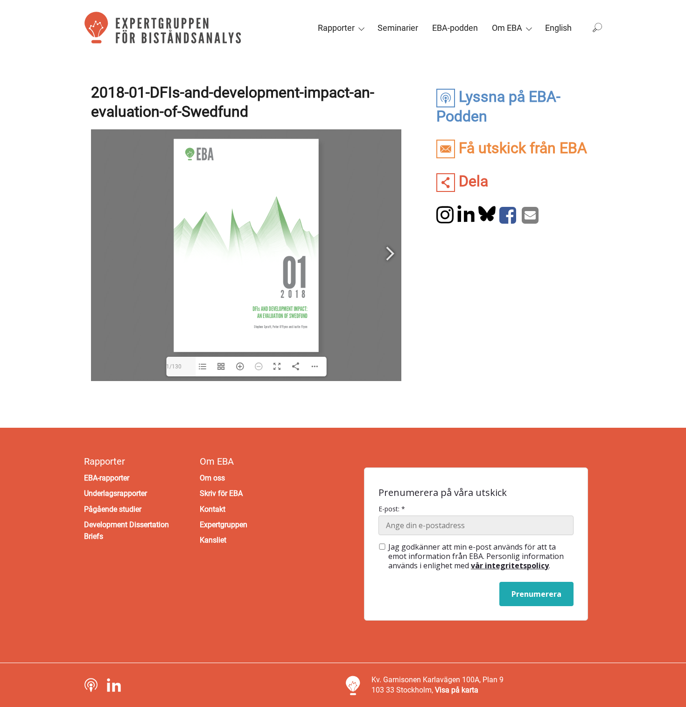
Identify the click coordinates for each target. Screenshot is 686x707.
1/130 (174, 366)
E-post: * (391, 509)
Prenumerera (536, 594)
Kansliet (213, 540)
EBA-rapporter (106, 478)
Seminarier (398, 28)
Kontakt (212, 509)
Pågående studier (112, 509)
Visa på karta (456, 690)
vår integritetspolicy (510, 565)
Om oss (212, 478)
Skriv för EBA (221, 493)
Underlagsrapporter (115, 493)
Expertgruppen (223, 524)
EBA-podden (455, 28)
